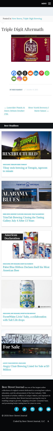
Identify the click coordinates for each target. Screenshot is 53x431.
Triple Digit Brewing (32, 18)
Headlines (6, 164)
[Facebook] (13, 73)
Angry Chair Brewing (10, 363)
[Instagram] (19, 78)
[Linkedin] (35, 73)
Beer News (6, 214)
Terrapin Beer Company (19, 164)
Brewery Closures (17, 214)
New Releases (15, 264)
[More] (24, 78)
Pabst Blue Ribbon (26, 264)
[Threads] (24, 73)
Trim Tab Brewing (38, 214)
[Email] (13, 78)
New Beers (17, 18)
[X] (19, 73)
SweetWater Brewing (27, 313)
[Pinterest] (41, 73)
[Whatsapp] (47, 73)
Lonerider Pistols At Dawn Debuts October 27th (14, 110)
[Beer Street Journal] (26, 3)
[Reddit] (30, 73)
